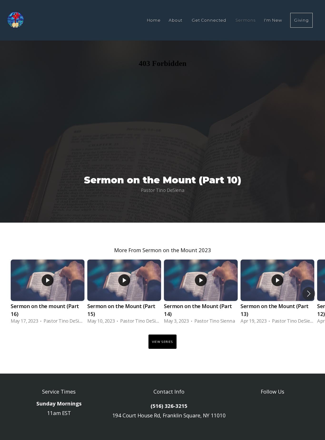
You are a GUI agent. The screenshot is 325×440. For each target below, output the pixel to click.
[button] (308, 293)
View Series (162, 342)
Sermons (246, 20)
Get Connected (209, 20)
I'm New (273, 20)
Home (154, 20)
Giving (301, 20)
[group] (47, 293)
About (176, 20)
